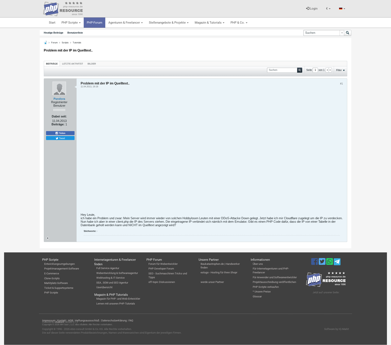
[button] (328, 8)
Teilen (61, 133)
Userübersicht (104, 287)
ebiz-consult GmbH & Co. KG (86, 329)
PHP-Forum (94, 22)
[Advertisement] (203, 152)
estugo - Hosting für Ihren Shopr (219, 272)
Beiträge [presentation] (52, 63)
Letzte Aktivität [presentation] (72, 63)
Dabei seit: (59, 116)
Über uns (258, 263)
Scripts (65, 42)
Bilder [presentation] (92, 63)
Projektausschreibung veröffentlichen (274, 282)
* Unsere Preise (262, 291)
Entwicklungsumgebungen (59, 263)
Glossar (257, 296)
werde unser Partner (212, 282)
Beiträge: (58, 124)
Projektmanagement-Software (61, 268)
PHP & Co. (238, 22)
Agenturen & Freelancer (124, 22)
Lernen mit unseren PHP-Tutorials (115, 303)
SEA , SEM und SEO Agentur (112, 282)
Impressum (48, 320)
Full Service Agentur (107, 268)
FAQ (131, 320)
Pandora (59, 98)
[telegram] (337, 263)
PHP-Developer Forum (161, 268)
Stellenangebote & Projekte (168, 22)
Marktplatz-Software (56, 283)
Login (313, 8)
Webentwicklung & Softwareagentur (117, 273)
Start (52, 22)
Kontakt (61, 320)
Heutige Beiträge (53, 32)
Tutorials (77, 42)
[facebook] (315, 263)
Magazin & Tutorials (208, 22)
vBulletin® (59, 322)
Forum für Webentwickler (163, 263)
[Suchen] (347, 33)
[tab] (52, 63)
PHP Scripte (70, 22)
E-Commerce (51, 273)
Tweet (61, 138)
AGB (70, 320)
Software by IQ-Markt (336, 329)
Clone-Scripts (52, 278)
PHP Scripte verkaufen (266, 286)
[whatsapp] (330, 263)
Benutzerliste (75, 32)
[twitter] (322, 263)
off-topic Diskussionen (161, 282)
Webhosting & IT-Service (110, 277)
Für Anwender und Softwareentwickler (275, 277)
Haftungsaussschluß (87, 320)
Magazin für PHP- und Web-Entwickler (118, 298)
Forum (54, 42)
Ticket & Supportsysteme (58, 287)
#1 (341, 83)
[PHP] (63, 8)
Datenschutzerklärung (114, 320)
